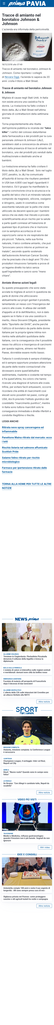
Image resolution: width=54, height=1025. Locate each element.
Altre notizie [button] (44, 701)
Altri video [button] (45, 847)
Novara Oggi (12, 76)
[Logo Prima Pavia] (27, 3)
